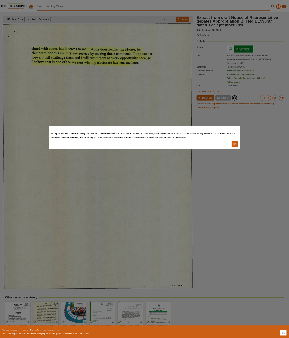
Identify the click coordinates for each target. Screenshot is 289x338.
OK (234, 144)
